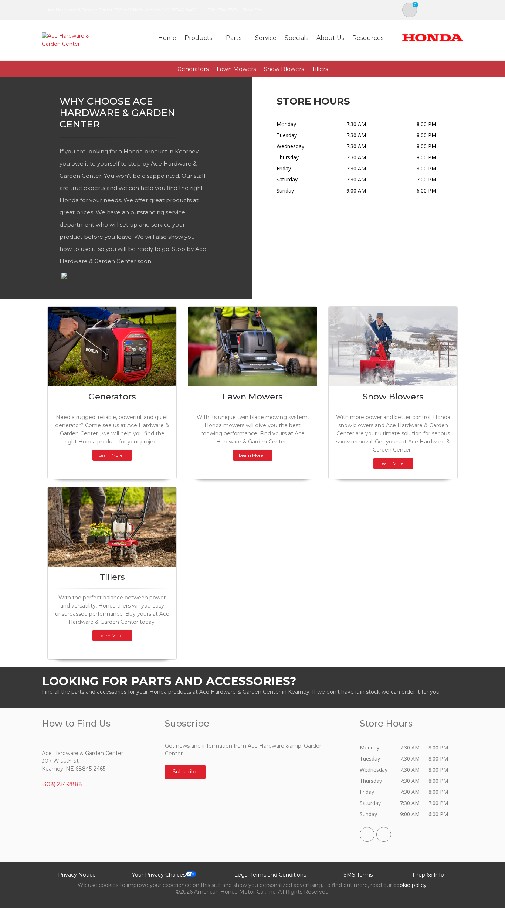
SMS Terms (358, 874)
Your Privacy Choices (159, 874)
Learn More (110, 455)
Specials (296, 37)
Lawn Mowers (236, 68)
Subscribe (185, 771)
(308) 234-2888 (222, 10)
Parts (233, 37)
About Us (330, 37)
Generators (193, 68)
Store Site (252, 10)
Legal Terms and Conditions (270, 874)
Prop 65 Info (428, 874)
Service (266, 37)
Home (167, 37)
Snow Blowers (284, 68)
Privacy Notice (77, 874)
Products (198, 37)
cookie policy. (410, 885)
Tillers (320, 68)
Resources (367, 37)
